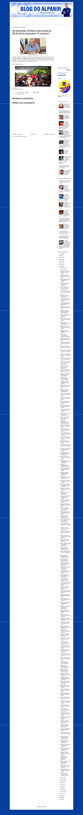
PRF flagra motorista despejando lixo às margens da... (64, 473)
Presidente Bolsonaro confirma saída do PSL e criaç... (65, 770)
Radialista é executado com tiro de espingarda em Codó (65, 619)
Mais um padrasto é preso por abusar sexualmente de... (64, 288)
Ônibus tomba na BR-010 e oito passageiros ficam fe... (65, 402)
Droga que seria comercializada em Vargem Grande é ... (64, 662)
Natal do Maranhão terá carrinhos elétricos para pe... (65, 343)
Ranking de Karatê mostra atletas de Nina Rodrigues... (65, 627)
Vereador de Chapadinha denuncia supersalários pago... (65, 355)
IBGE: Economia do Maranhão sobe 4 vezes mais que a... (64, 670)
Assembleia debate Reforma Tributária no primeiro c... (65, 753)
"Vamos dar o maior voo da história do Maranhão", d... (65, 493)
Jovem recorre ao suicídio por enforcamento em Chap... (65, 394)
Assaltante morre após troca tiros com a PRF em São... (65, 481)
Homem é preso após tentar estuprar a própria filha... (64, 418)
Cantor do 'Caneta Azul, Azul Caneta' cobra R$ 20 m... (65, 658)
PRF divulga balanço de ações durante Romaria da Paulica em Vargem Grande (65, 111)
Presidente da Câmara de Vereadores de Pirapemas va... (65, 607)
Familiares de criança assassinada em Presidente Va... (64, 741)
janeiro (61, 793)
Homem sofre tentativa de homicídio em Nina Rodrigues (67, 106)
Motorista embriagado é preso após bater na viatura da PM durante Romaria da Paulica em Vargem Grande (64, 134)
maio (61, 786)
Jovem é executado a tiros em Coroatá (66, 152)
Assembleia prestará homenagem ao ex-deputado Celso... (64, 390)
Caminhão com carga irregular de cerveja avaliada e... (64, 382)
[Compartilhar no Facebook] (37, 92)
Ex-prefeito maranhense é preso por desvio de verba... (65, 398)
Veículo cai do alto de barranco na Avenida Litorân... (64, 442)
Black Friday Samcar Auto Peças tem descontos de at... (65, 319)
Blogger (44, 806)
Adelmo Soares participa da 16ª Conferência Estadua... (65, 406)
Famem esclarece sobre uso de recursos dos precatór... (65, 410)
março (61, 789)
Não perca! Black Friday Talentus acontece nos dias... (65, 371)
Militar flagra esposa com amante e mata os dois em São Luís (65, 182)
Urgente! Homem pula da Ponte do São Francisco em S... (65, 414)
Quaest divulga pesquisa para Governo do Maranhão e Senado (67, 172)
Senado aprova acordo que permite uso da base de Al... (64, 766)
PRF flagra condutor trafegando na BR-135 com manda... (65, 678)
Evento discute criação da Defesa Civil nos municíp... (65, 717)
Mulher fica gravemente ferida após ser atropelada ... (65, 762)
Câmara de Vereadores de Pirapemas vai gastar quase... (65, 374)
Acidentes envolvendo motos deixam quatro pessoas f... (65, 430)
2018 (60, 795)
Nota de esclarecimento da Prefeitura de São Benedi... (65, 512)
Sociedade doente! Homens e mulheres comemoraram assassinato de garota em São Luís (64, 189)
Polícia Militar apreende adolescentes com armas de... (65, 650)
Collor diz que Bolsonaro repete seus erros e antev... (65, 623)
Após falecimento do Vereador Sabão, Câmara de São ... (64, 737)
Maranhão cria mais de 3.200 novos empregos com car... (65, 489)
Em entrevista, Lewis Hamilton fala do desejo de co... (65, 654)
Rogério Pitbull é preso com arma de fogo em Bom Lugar (65, 682)
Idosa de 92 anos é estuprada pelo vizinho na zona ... (65, 599)
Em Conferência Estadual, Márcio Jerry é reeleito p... (65, 445)
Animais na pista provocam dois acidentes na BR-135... (65, 335)
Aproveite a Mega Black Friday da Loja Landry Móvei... (65, 426)
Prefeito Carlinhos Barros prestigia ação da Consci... (65, 280)
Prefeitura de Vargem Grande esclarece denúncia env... (64, 725)
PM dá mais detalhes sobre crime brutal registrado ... (64, 540)
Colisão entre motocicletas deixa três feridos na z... (65, 477)
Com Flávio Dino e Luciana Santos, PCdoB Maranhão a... (65, 461)
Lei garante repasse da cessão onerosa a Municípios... (65, 749)
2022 (60, 261)
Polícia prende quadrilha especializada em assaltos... (65, 497)
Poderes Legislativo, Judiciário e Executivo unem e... (65, 572)
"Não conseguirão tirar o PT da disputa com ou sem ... (65, 698)
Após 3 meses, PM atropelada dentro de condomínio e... (65, 453)
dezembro (62, 267)
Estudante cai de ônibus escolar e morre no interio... (65, 272)
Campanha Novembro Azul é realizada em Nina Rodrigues (64, 311)
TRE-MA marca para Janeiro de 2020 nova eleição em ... (65, 721)
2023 (60, 259)
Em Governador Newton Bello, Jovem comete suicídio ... (65, 647)
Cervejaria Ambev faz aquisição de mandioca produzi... (65, 714)
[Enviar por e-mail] (33, 92)
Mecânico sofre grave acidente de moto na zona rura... (64, 635)
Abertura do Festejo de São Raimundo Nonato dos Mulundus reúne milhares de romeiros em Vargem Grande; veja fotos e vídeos (64, 143)
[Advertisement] (64, 46)
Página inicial (33, 134)
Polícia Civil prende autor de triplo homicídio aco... (65, 386)
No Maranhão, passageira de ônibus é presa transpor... (65, 449)
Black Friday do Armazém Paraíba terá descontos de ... (65, 351)
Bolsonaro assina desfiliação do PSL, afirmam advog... (64, 560)
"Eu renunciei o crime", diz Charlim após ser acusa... (64, 706)
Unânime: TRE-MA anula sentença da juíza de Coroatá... (65, 300)
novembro (62, 269)
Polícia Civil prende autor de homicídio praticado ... (65, 347)
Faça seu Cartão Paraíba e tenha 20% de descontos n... (65, 745)
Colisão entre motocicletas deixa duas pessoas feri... (64, 666)
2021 (60, 262)
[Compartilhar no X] (36, 92)
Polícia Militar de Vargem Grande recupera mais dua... (65, 339)
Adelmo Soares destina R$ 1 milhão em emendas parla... (65, 520)
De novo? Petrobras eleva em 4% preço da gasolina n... (65, 363)
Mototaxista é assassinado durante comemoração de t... (65, 422)
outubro (62, 777)
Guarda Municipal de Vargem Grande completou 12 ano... (64, 579)
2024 (60, 257)
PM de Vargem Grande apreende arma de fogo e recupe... (65, 434)
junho (61, 784)
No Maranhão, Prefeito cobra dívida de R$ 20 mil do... (65, 595)
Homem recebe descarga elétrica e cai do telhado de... (65, 315)
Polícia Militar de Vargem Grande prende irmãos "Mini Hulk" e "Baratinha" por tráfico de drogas (65, 220)
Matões (23, 94)
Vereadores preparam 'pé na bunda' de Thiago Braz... (67, 117)
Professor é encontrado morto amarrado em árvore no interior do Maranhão (64, 197)
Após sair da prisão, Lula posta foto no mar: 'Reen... (65, 639)
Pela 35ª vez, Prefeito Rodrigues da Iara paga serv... (65, 307)
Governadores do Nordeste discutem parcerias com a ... (64, 556)
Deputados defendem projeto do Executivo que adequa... (64, 564)
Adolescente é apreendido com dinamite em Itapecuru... (64, 758)
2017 (60, 797)
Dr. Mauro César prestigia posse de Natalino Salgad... (65, 583)
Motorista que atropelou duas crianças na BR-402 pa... (65, 591)
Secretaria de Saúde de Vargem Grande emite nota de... (65, 327)
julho (61, 782)
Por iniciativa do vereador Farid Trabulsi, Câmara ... (65, 733)
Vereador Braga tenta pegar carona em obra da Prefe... (65, 536)
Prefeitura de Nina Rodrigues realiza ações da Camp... (64, 516)
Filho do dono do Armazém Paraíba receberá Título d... (64, 378)
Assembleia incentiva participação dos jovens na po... (65, 276)
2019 (60, 266)
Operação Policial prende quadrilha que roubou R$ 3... (65, 505)
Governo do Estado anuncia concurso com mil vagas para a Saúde (64, 232)
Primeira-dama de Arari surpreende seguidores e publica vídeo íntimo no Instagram (64, 213)
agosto (61, 781)
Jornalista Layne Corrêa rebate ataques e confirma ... (65, 284)
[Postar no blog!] (34, 92)
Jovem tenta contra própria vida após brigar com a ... (64, 367)
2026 (60, 254)
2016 (60, 799)
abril (61, 788)
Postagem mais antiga (48, 134)
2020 (60, 264)
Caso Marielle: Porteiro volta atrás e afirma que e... (65, 524)
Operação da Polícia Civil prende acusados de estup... (65, 690)
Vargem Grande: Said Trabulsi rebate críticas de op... (65, 457)
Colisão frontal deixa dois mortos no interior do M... (65, 532)
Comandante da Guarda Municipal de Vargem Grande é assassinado (64, 237)
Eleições (19, 94)
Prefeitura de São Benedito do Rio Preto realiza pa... (65, 331)
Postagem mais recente (17, 134)
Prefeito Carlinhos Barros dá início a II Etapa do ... (65, 552)
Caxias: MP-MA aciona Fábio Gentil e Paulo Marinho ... (64, 611)
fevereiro (62, 791)
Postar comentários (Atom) (21, 136)
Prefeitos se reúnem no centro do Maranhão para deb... (65, 501)
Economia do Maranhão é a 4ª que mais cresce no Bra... (65, 702)
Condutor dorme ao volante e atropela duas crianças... (65, 631)
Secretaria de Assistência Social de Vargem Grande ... (65, 469)
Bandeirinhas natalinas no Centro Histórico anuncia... (65, 603)
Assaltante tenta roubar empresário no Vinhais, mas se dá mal (64, 166)
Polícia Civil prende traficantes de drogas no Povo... (65, 686)
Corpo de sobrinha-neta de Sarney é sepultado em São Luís (67, 226)
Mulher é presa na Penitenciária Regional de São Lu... (65, 615)
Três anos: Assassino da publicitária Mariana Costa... (65, 729)
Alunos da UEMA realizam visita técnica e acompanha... (65, 544)
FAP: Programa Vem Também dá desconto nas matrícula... (65, 509)
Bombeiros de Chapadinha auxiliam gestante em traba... (65, 465)
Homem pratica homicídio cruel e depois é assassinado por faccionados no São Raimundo (65, 160)
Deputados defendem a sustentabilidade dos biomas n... (65, 304)
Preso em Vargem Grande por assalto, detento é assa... (64, 548)
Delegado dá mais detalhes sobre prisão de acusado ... (65, 296)
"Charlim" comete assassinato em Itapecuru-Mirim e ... (64, 774)
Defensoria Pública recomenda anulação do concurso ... (65, 710)
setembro (62, 779)
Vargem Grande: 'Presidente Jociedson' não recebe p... (65, 323)
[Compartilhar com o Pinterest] (38, 92)
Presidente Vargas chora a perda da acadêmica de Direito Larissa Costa (64, 205)
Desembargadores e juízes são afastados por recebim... (64, 576)
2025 (60, 255)
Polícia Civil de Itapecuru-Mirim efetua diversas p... (65, 292)
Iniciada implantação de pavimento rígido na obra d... (65, 694)
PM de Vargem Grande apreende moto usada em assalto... (65, 485)
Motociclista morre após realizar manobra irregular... (65, 587)
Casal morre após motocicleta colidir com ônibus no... (65, 674)
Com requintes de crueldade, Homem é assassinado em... (65, 643)
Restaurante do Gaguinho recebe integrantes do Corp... (65, 359)
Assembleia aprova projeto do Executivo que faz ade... (64, 528)
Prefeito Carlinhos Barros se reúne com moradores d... (65, 568)
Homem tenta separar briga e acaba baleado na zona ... (65, 438)
